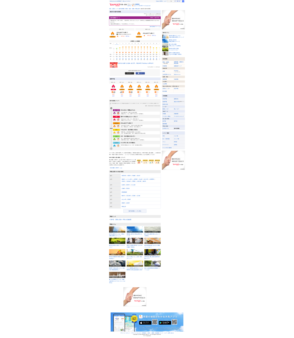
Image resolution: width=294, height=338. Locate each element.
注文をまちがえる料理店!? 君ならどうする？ (120, 1)
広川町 (138, 195)
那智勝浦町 (124, 192)
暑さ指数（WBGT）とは (116, 167)
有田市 (129, 175)
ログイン (129, 5)
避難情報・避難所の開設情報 (179, 62)
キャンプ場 (176, 138)
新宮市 (128, 184)
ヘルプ (164, 1)
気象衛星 (176, 113)
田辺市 (128, 188)
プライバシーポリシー (125, 333)
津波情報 (176, 79)
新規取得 (137, 4)
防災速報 (165, 91)
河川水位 (177, 71)
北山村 (140, 179)
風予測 (175, 121)
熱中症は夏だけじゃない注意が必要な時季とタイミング (176, 36)
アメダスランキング (179, 116)
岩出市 (138, 175)
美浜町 (129, 199)
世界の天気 (165, 104)
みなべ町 (124, 199)
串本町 (123, 181)
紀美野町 (152, 179)
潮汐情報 (165, 123)
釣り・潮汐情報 (166, 138)
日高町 (133, 195)
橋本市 (123, 195)
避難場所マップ (178, 66)
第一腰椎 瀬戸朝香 (178, 1)
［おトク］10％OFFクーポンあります (142, 5)
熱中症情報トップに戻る (135, 211)
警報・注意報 (166, 62)
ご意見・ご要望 (150, 333)
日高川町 (128, 195)
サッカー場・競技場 (167, 147)
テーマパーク (166, 144)
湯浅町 (123, 203)
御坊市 (144, 181)
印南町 (133, 175)
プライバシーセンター (136, 333)
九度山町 (128, 181)
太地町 (123, 188)
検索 (183, 1)
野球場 (175, 141)
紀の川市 (146, 179)
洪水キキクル (177, 74)
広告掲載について (159, 333)
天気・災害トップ (113, 8)
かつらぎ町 (129, 179)
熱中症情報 (121, 8)
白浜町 (123, 184)
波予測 (164, 121)
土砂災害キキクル (167, 74)
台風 (164, 71)
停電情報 (165, 66)
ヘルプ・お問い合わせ (169, 333)
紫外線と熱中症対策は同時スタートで (174, 40)
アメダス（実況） (167, 116)
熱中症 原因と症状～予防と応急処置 (120, 219)
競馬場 (175, 144)
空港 (164, 136)
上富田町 (135, 179)
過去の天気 (179, 101)
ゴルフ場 (176, 136)
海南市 (123, 179)
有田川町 (124, 175)
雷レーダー (176, 109)
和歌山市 (124, 206)
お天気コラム (166, 128)
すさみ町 (133, 184)
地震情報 (165, 79)
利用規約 (144, 333)
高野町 (133, 181)
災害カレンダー (166, 88)
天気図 (164, 113)
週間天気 (176, 98)
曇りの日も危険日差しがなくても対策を (175, 45)
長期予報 (165, 101)
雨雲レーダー (166, 109)
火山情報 (165, 83)
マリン (164, 141)
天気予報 (165, 98)
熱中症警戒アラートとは (155, 26)
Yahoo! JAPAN (159, 1)
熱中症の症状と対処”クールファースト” (174, 49)
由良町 (128, 203)
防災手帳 (176, 88)
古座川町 (139, 181)
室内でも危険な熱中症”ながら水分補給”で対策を (175, 53)
